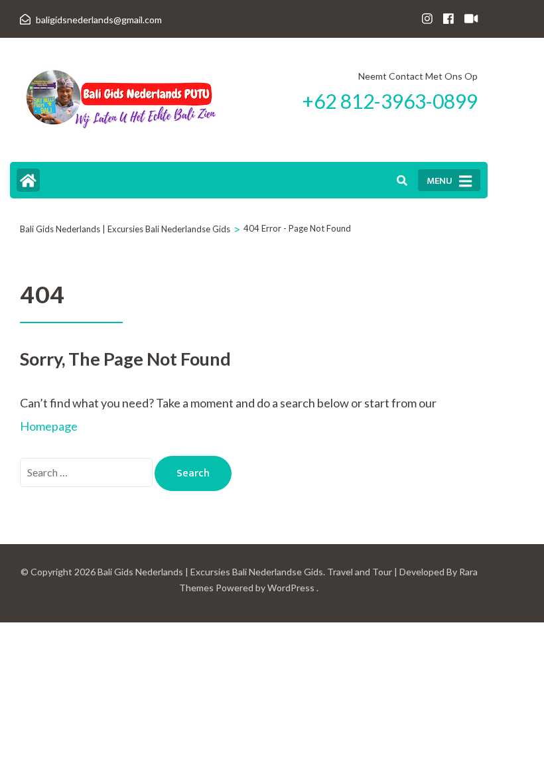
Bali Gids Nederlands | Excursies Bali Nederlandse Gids (210, 571)
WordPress (290, 587)
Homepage (49, 426)
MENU (439, 181)
